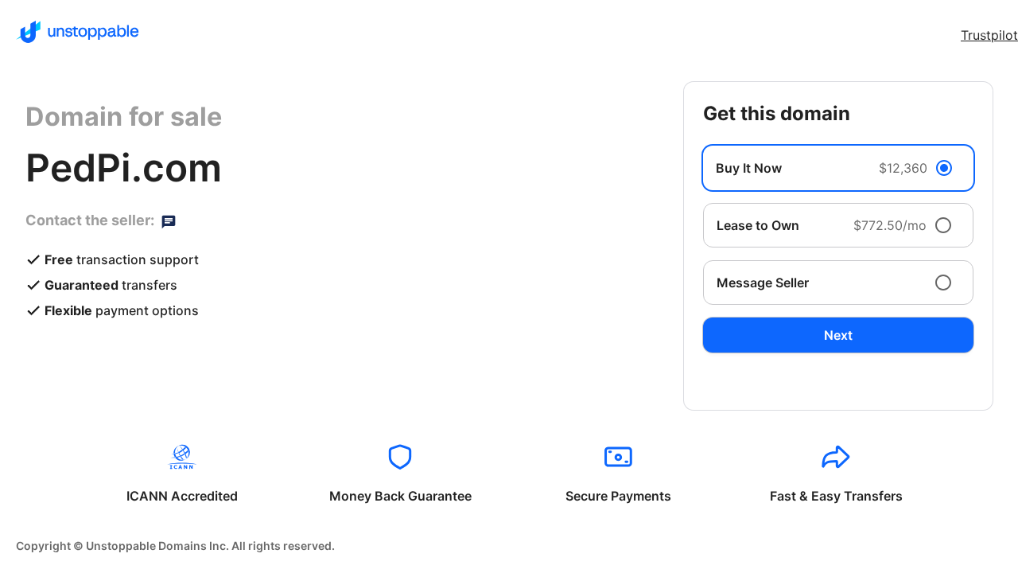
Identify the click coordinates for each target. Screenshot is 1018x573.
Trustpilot (989, 35)
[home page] (77, 32)
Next (838, 335)
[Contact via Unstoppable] (169, 220)
